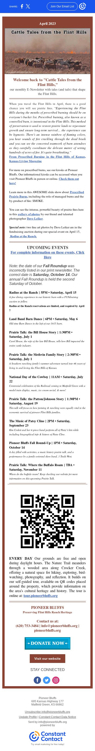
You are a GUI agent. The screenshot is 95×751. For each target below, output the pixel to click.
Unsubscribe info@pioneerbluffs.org (47, 712)
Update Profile (28, 717)
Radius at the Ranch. (23, 236)
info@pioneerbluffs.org (52, 722)
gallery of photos (29, 214)
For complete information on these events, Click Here (47, 254)
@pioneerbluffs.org (62, 625)
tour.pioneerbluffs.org (41, 595)
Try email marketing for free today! (47, 744)
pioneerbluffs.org (47, 630)
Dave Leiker (35, 218)
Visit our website (47, 658)
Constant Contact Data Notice (57, 717)
